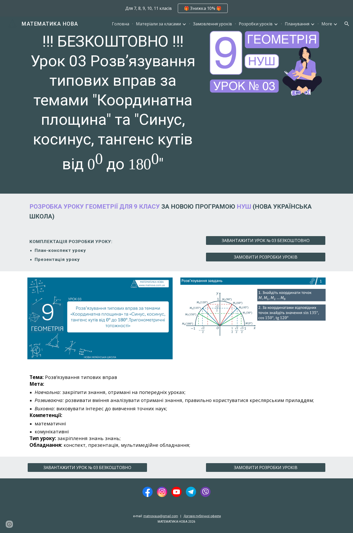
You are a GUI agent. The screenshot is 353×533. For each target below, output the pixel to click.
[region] (176, 8)
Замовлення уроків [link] (212, 24)
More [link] (326, 24)
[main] (112, 105)
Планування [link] (297, 24)
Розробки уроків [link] (256, 24)
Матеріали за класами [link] (158, 24)
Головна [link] (120, 24)
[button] (347, 24)
